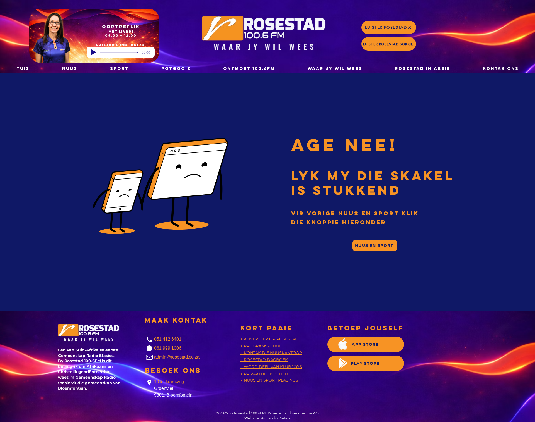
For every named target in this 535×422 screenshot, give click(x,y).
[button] (176, 68)
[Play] (93, 52)
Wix (316, 413)
